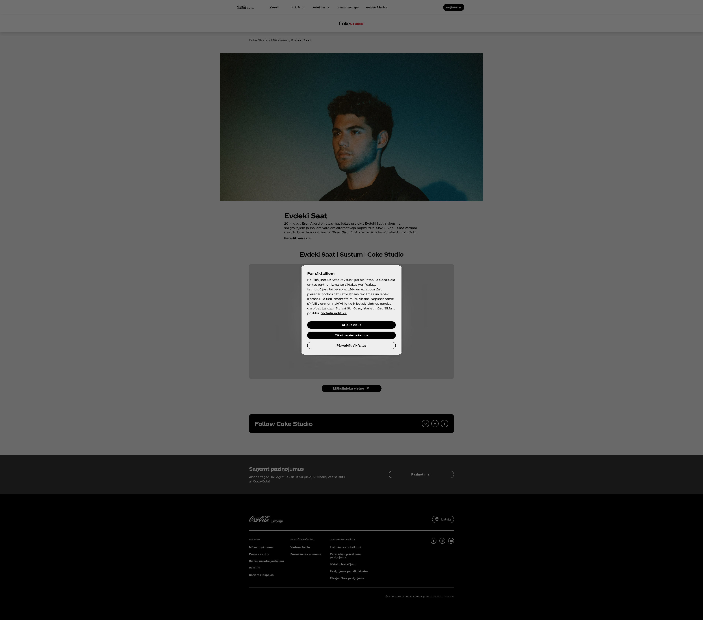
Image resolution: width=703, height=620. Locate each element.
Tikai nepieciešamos (351, 335)
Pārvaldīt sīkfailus (351, 345)
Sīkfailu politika (334, 313)
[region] (351, 310)
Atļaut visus (351, 325)
